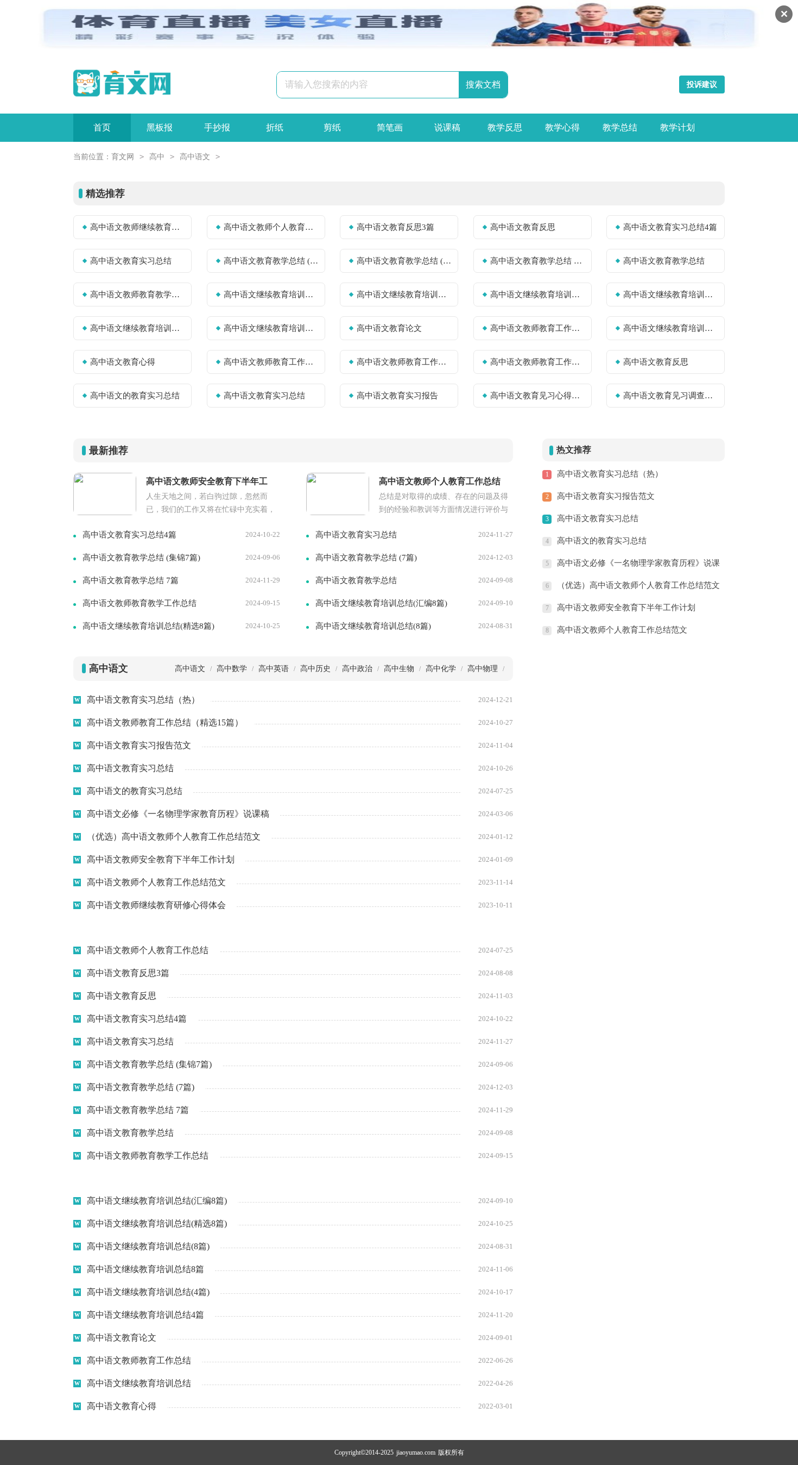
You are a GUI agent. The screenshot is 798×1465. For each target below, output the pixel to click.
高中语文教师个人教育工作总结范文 (622, 629)
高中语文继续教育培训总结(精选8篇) (404, 294)
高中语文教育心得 (122, 362)
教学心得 (562, 127)
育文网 (122, 157)
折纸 (274, 127)
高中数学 (232, 669)
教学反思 (504, 127)
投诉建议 (702, 84)
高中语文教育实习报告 (397, 395)
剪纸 (332, 127)
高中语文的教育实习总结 (135, 395)
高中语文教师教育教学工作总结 (137, 294)
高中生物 (399, 669)
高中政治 (357, 669)
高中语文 (195, 157)
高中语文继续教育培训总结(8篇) (537, 294)
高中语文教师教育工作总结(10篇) (404, 362)
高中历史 (315, 669)
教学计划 (677, 127)
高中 (156, 157)
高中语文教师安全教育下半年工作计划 (626, 607)
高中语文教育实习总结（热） (610, 473)
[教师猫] (121, 83)
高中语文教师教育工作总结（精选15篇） (537, 362)
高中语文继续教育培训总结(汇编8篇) (271, 294)
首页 (102, 127)
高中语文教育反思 (522, 227)
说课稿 (447, 127)
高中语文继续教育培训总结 (670, 328)
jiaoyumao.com (415, 1452)
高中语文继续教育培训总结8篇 (670, 294)
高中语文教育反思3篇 (395, 227)
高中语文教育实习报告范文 (606, 496)
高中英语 (273, 669)
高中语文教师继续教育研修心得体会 (137, 227)
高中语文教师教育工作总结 (537, 328)
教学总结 (620, 127)
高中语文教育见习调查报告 (670, 395)
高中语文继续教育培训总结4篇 (271, 328)
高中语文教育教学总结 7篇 (537, 260)
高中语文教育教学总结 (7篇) (404, 260)
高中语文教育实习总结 (131, 260)
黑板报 (160, 127)
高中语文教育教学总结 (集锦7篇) (271, 260)
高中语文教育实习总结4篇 (670, 227)
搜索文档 (483, 84)
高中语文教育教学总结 (664, 260)
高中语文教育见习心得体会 (537, 395)
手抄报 (217, 127)
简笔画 (390, 127)
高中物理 (482, 669)
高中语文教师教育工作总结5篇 (271, 362)
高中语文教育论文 (389, 328)
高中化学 (441, 669)
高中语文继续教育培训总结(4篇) (137, 328)
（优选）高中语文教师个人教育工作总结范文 (638, 585)
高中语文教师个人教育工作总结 (271, 227)
